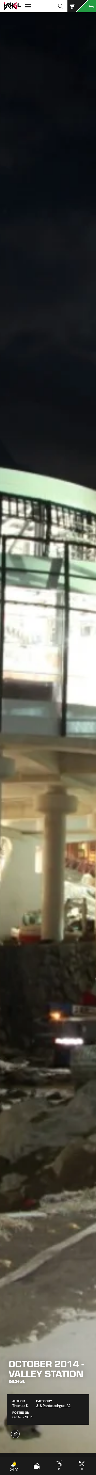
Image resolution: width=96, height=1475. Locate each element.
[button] (60, 6)
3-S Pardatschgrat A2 (53, 1405)
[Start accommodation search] (86, 6)
